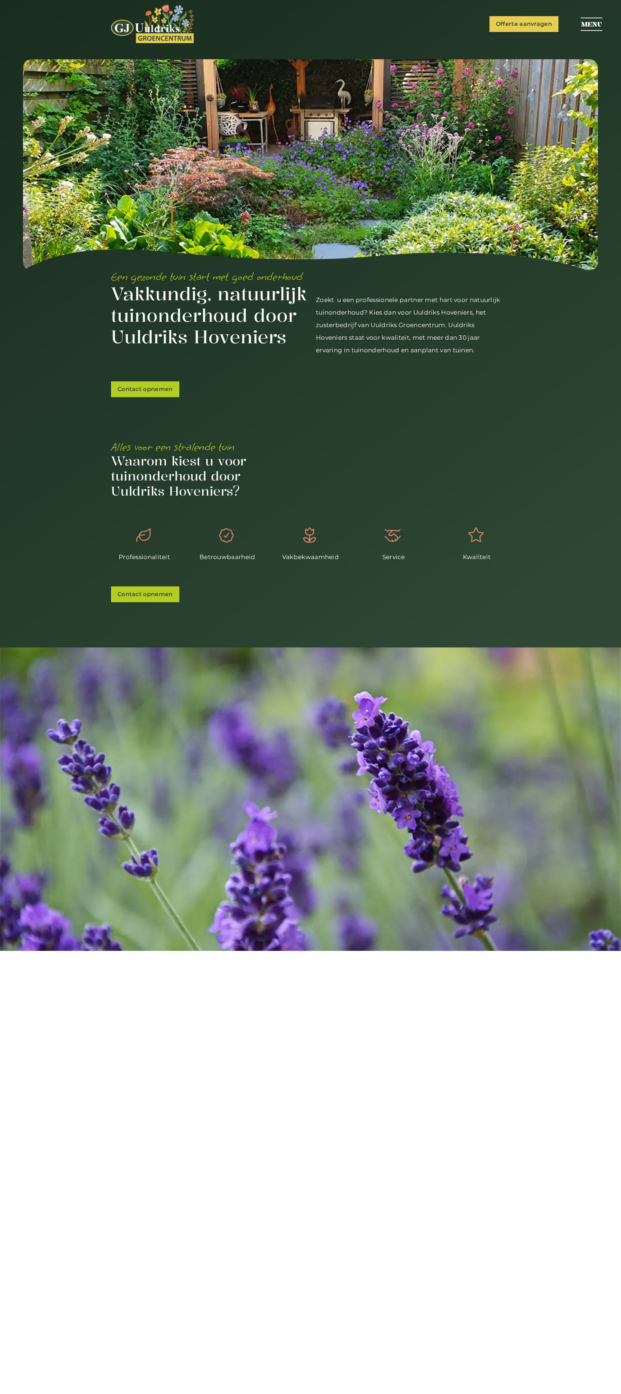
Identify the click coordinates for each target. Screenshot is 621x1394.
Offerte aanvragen (524, 23)
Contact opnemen (145, 389)
